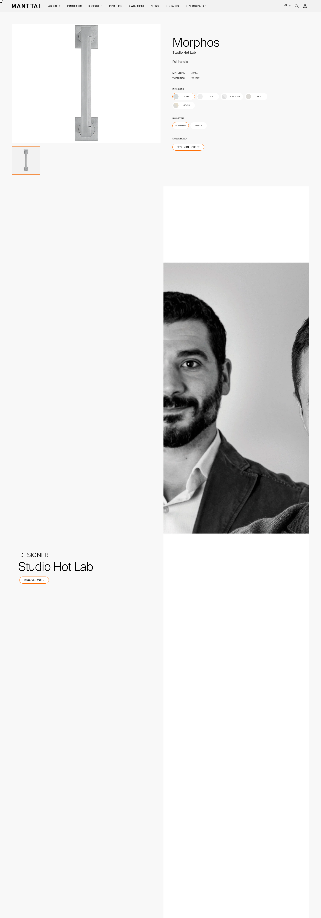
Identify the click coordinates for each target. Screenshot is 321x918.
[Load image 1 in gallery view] (26, 160)
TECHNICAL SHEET (188, 147)
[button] (54, 6)
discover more (34, 580)
